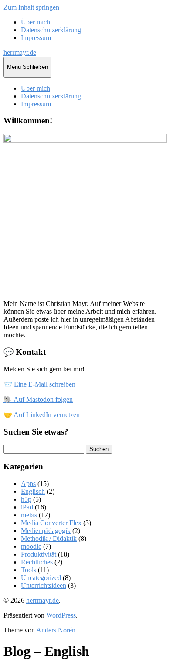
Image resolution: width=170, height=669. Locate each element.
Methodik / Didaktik (49, 538)
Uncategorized (41, 577)
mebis (29, 515)
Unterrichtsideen (43, 585)
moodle (31, 546)
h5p (26, 499)
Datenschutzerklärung (51, 30)
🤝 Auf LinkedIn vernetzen (41, 414)
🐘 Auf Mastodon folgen (38, 399)
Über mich (35, 22)
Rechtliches (37, 562)
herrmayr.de (19, 52)
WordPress (61, 615)
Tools (28, 570)
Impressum (36, 37)
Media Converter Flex (51, 522)
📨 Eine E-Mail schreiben (39, 384)
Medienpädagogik (46, 530)
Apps (28, 483)
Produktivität (38, 554)
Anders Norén (55, 630)
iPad (27, 507)
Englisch (33, 491)
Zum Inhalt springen (31, 7)
